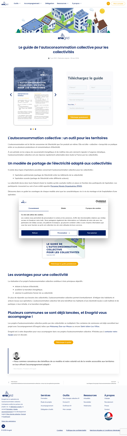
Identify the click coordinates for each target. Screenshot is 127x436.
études (15, 409)
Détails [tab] (63, 208)
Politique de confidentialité (76, 430)
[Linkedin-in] (3, 426)
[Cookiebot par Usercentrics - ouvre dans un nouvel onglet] (97, 201)
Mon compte (67, 409)
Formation (44, 398)
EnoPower (6, 417)
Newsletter (87, 402)
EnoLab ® (66, 402)
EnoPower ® (67, 406)
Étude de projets (46, 402)
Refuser (35, 233)
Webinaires (87, 406)
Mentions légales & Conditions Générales (105, 430)
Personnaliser (62, 233)
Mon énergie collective (13, 414)
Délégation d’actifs (47, 409)
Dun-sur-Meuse (65, 326)
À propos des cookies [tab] (93, 208)
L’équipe (107, 398)
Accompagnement (31, 3)
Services (45, 395)
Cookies (60, 430)
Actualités (87, 398)
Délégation (49, 3)
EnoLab (23, 414)
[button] (11, 95)
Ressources (61, 3)
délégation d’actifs (16, 407)
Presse (106, 406)
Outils (16, 3)
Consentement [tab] (34, 208)
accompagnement (7, 412)
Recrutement (108, 402)
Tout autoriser (92, 233)
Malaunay (54, 326)
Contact (107, 409)
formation (10, 409)
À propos (75, 3)
